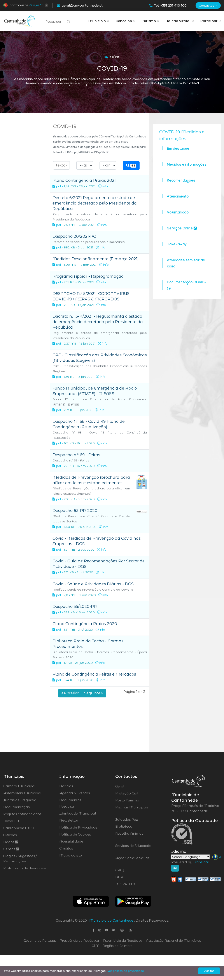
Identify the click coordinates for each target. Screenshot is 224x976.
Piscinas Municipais (131, 810)
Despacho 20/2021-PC (74, 236)
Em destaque (178, 149)
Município (97, 21)
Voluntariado (178, 213)
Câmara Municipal (19, 786)
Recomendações (181, 181)
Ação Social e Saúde (132, 860)
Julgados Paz (138, 819)
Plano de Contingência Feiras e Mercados (94, 674)
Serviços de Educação (133, 848)
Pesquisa (66, 806)
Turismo (149, 21)
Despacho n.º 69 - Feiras (76, 454)
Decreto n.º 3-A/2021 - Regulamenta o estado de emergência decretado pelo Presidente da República (97, 322)
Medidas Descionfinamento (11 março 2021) (95, 259)
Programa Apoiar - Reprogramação (88, 276)
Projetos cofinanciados (22, 814)
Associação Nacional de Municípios (173, 941)
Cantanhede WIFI (18, 828)
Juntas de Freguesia (19, 800)
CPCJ (131, 870)
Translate (201, 862)
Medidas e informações (186, 165)
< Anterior (70, 693)
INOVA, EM (137, 884)
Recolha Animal (129, 836)
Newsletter (68, 820)
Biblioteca (136, 826)
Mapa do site (70, 855)
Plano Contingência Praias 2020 (84, 623)
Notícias (66, 786)
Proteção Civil (138, 793)
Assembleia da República (122, 941)
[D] (219, 857)
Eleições (10, 835)
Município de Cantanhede (111, 920)
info (105, 186)
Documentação (16, 807)
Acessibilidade (71, 841)
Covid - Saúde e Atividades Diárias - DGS (93, 584)
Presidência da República (79, 941)
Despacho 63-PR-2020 (74, 510)
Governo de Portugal (39, 941)
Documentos (70, 800)
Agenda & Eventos (74, 793)
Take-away (176, 245)
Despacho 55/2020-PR (74, 606)
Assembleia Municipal (22, 793)
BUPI (132, 877)
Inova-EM (12, 821)
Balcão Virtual (178, 21)
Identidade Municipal (77, 813)
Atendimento (178, 197)
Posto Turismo (138, 800)
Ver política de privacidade (125, 971)
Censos (9, 849)
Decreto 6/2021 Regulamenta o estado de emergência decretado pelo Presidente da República (94, 203)
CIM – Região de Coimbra (112, 946)
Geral (131, 786)
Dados (9, 842)
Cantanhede (18, 5)
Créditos (66, 848)
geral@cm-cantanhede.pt (82, 5)
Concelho (124, 21)
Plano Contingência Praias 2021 (84, 180)
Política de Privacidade (78, 827)
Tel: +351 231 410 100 (170, 5)
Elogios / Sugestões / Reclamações (20, 858)
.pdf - (59, 186)
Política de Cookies (75, 834)
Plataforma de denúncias (24, 868)
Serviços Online (180, 229)
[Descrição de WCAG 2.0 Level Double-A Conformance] (196, 879)
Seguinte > (93, 693)
